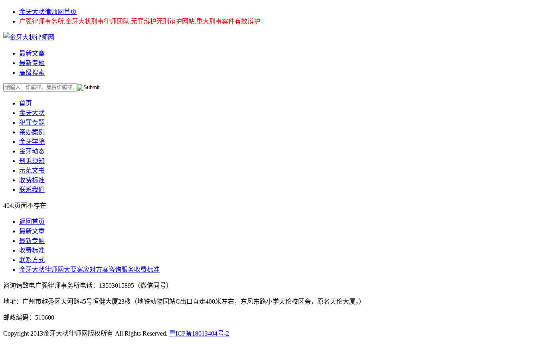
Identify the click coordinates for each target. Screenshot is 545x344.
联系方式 (32, 260)
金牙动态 (32, 151)
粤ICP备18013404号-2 (199, 333)
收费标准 (32, 180)
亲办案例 (32, 132)
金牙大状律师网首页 (48, 11)
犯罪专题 (32, 122)
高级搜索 (32, 72)
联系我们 (32, 189)
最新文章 (32, 53)
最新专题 (32, 63)
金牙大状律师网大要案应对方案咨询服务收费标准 (89, 269)
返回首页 (32, 221)
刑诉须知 (32, 160)
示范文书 (32, 170)
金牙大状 (32, 112)
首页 (25, 103)
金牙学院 (32, 141)
